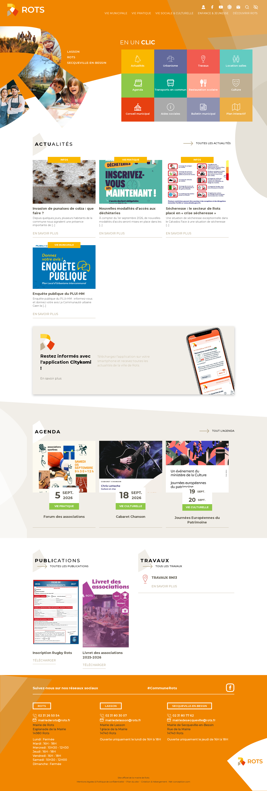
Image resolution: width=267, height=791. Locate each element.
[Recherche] (247, 7)
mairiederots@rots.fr (54, 720)
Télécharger (44, 660)
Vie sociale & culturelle (174, 13)
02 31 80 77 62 (183, 715)
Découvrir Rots (245, 13)
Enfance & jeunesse (213, 13)
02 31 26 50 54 (49, 715)
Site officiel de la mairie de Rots (133, 777)
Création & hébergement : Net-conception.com (165, 781)
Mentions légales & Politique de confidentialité (100, 781)
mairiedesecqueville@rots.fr (194, 720)
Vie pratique (141, 13)
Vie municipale (116, 13)
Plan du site (132, 781)
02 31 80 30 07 (116, 715)
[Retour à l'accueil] (25, 15)
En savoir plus (50, 378)
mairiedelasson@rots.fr (123, 720)
